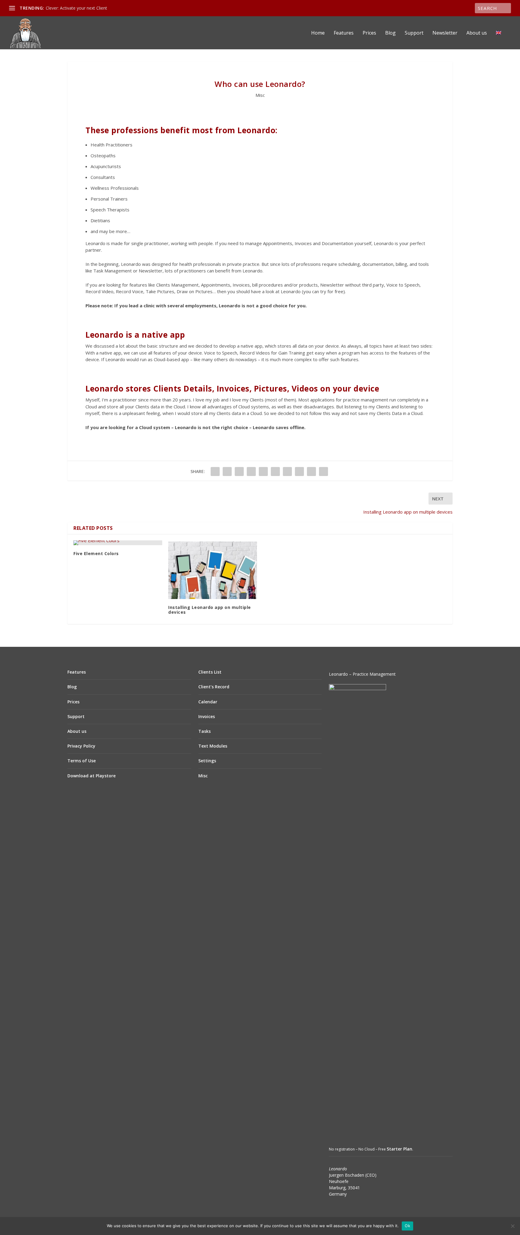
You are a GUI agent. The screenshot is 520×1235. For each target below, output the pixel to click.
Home (318, 33)
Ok (407, 1225)
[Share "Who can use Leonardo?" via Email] (311, 471)
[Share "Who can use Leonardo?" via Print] (323, 471)
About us (476, 33)
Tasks (204, 731)
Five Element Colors (96, 553)
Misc (260, 95)
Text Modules (212, 746)
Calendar (207, 702)
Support (414, 33)
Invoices (206, 716)
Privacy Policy (81, 746)
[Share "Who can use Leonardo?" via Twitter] (227, 471)
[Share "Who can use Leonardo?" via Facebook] (215, 471)
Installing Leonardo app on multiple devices (209, 609)
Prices (369, 33)
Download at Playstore (91, 776)
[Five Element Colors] (117, 542)
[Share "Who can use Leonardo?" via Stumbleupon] (299, 471)
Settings (207, 760)
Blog (390, 33)
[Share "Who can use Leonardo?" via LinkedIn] (275, 471)
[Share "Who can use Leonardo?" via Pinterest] (263, 471)
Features (344, 33)
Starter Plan (399, 1149)
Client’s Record (213, 687)
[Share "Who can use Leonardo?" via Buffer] (287, 471)
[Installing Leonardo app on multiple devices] (212, 569)
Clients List (209, 672)
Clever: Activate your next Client (76, 8)
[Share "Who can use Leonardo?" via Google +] (239, 471)
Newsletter (444, 33)
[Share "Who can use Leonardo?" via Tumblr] (251, 471)
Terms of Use (81, 760)
